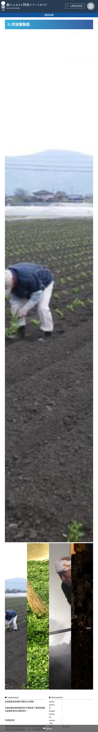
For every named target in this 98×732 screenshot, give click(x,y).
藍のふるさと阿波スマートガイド (26, 4)
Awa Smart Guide (13, 8)
